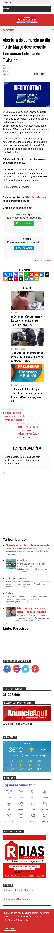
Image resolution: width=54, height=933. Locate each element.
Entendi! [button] (10, 928)
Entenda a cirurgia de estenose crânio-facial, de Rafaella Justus (31, 610)
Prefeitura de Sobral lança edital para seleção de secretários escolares (15, 416)
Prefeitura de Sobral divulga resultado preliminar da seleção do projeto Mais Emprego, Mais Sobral (26, 395)
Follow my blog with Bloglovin (18, 890)
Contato (9, 593)
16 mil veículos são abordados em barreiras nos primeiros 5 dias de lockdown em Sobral (27, 357)
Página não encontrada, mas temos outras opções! (28, 545)
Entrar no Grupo (24, 223)
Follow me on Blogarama (16, 899)
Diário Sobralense (34, 197)
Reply (7, 66)
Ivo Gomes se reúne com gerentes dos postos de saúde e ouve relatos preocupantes (27, 320)
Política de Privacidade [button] (16, 920)
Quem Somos (23, 560)
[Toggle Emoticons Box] (4, 472)
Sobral (7, 68)
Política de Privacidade (16, 578)
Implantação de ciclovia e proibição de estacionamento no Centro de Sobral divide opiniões (27, 432)
